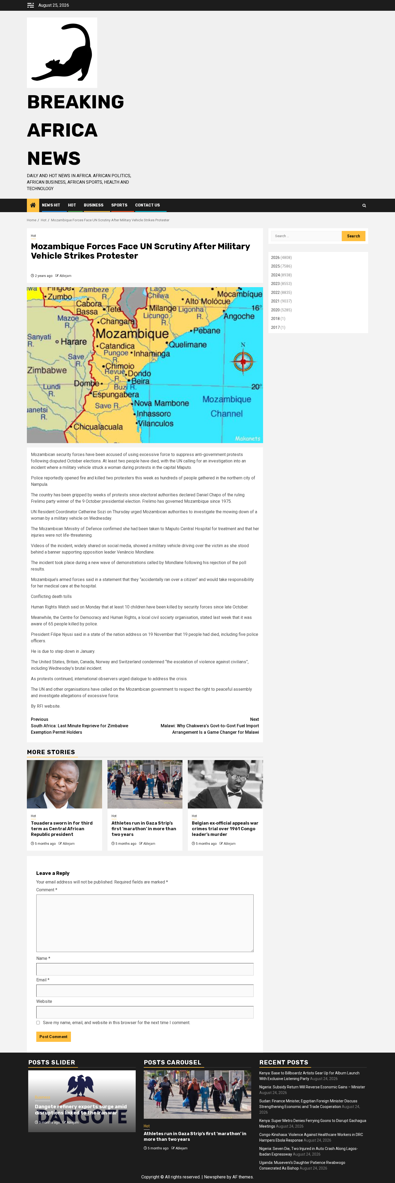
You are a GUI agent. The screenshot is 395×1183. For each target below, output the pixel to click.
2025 (275, 266)
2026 (275, 257)
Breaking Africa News (75, 130)
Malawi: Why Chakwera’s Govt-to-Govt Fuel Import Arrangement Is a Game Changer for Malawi (210, 726)
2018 (275, 318)
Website (44, 1001)
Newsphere (215, 1177)
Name (43, 958)
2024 (275, 275)
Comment (46, 889)
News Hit (51, 205)
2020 (275, 310)
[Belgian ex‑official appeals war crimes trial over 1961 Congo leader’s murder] (225, 784)
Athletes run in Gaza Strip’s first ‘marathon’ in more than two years (144, 829)
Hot (72, 205)
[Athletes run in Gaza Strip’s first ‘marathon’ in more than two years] (145, 784)
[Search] (364, 205)
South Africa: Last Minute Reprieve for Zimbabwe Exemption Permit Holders (79, 726)
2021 (275, 301)
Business (93, 205)
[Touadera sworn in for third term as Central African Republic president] (64, 784)
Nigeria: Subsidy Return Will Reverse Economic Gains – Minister (312, 1087)
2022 (275, 292)
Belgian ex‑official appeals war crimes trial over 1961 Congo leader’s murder (225, 829)
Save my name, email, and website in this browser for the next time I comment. (116, 1022)
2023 (275, 283)
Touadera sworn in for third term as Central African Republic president (62, 829)
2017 (275, 327)
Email (42, 979)
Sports (119, 205)
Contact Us (147, 205)
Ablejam (65, 276)
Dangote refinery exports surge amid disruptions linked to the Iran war (81, 1110)
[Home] (33, 205)
